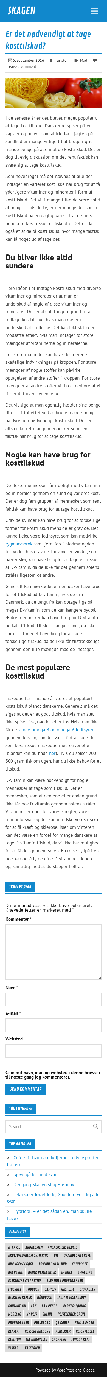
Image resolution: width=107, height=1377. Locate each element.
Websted (14, 1039)
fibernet (14, 1289)
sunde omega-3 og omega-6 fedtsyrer (56, 730)
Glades (88, 1370)
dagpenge (15, 1272)
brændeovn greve (77, 1255)
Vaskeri (13, 1347)
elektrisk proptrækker (65, 1280)
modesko (14, 1314)
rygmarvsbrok (18, 544)
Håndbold (44, 1297)
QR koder (62, 1322)
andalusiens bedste (62, 1247)
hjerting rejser (20, 1297)
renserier (63, 1331)
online (47, 1314)
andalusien (34, 1247)
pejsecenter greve (71, 1314)
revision (14, 1339)
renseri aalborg (37, 1331)
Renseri (13, 1331)
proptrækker (18, 1322)
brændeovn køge (20, 1263)
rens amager (84, 1322)
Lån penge (49, 1305)
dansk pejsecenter (42, 1272)
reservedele (85, 1331)
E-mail (13, 1013)
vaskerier (32, 1347)
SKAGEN (21, 11)
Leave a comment (21, 66)
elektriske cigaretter (24, 1280)
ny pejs (31, 1314)
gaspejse (67, 1289)
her (52, 753)
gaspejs (50, 1289)
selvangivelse (36, 1339)
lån (33, 1305)
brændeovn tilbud (53, 1263)
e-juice (66, 1272)
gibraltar (87, 1289)
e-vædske (85, 1272)
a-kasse (14, 1247)
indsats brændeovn (71, 1297)
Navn (11, 988)
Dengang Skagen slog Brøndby (43, 1185)
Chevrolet (79, 1263)
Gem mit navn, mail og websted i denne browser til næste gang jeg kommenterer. (52, 1075)
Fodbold (32, 1289)
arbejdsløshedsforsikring (28, 1255)
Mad (83, 60)
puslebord (42, 1322)
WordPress (65, 1370)
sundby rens (80, 1339)
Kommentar (18, 919)
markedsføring (74, 1305)
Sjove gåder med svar (35, 1174)
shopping (59, 1339)
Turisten (62, 60)
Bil (56, 1255)
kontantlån (17, 1305)
